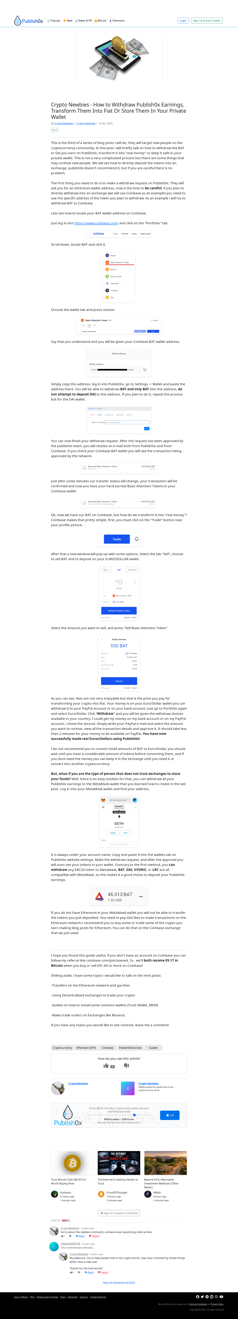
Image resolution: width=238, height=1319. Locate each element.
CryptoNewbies (64, 123)
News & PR (85, 20)
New (69, 20)
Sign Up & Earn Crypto (207, 20)
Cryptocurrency (62, 1048)
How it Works (21, 1297)
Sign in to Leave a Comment (120, 1213)
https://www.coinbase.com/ (96, 223)
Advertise (73, 1297)
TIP (171, 1115)
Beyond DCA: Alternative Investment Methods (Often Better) (161, 1183)
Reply (81, 1236)
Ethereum (119, 20)
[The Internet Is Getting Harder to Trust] (119, 1163)
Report (96, 1236)
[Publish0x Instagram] (217, 1297)
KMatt (157, 1192)
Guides (153, 1048)
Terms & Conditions (198, 1304)
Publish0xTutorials (130, 1048)
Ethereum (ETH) (86, 1048)
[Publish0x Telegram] (207, 1297)
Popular (55, 20)
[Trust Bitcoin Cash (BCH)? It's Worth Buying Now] (72, 1163)
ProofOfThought (117, 1192)
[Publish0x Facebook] (198, 1297)
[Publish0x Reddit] (212, 1297)
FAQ (32, 1297)
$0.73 (54, 130)
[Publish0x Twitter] (202, 1297)
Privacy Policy (217, 1304)
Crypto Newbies (86, 123)
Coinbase (107, 1048)
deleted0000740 (70, 1243)
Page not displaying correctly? (119, 1282)
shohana (65, 1192)
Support (84, 1297)
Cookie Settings (98, 1297)
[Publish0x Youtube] (221, 1297)
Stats (63, 1297)
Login (183, 20)
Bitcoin (102, 20)
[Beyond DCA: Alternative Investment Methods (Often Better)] (165, 1163)
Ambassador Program (47, 1297)
